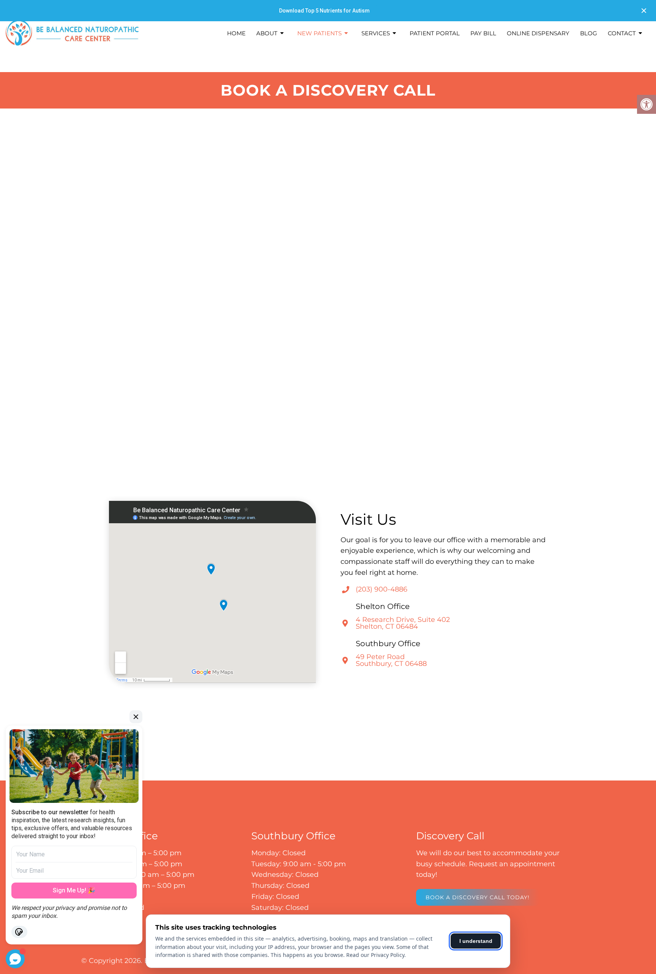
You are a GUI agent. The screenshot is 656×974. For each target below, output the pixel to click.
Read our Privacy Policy (375, 954)
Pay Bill (483, 33)
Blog (588, 33)
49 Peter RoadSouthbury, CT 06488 (391, 660)
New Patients (319, 33)
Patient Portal (435, 33)
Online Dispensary (538, 33)
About (267, 33)
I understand (475, 941)
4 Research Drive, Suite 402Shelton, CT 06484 (403, 623)
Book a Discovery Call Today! (478, 897)
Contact (622, 33)
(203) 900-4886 (381, 589)
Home (236, 33)
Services (375, 33)
